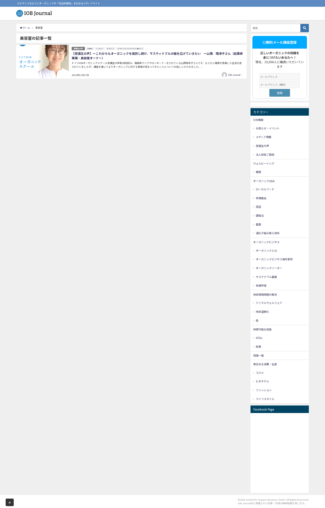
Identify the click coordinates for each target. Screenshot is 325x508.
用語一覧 (258, 355)
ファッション (264, 390)
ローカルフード (265, 189)
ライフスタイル (265, 399)
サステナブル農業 (266, 277)
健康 (258, 172)
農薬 (258, 224)
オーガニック (110, 48)
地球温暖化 (262, 312)
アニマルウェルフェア (269, 303)
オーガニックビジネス (266, 242)
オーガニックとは (266, 250)
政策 (258, 347)
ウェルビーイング (263, 163)
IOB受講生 (89, 48)
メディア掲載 (263, 137)
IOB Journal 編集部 (238, 74)
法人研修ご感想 (265, 154)
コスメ (260, 372)
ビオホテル (262, 381)
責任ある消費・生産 (265, 364)
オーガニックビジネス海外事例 (274, 259)
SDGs (259, 338)
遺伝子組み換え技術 (267, 233)
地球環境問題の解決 (265, 294)
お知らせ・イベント (267, 128)
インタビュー (99, 48)
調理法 (260, 215)
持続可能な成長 (262, 329)
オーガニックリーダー (269, 268)
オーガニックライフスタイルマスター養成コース (130, 48)
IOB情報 (258, 120)
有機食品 (261, 198)
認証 (258, 207)
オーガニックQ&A (264, 181)
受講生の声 (78, 48)
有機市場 (261, 285)
